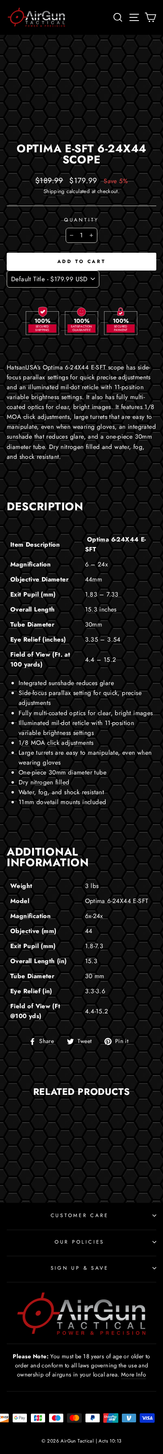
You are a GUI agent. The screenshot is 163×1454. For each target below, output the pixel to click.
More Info (133, 1374)
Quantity (81, 219)
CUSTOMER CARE (80, 1215)
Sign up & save (80, 1268)
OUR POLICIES (79, 1242)
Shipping (54, 191)
